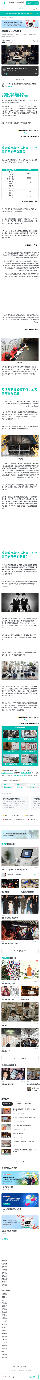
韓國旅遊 (3, 18)
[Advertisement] (20, 297)
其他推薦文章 (21, 951)
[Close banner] (2, 3)
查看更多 (5, 1239)
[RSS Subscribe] (9, 1377)
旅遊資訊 (11, 18)
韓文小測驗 (32, 1377)
